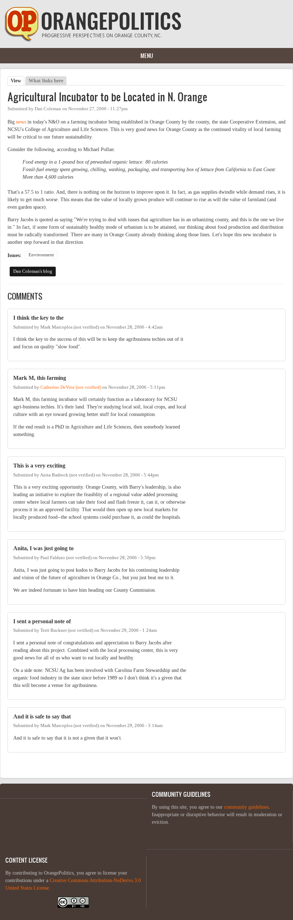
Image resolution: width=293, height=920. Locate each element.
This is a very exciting (39, 465)
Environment (41, 254)
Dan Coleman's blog (32, 271)
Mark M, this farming (39, 377)
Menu (146, 55)
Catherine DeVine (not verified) (70, 387)
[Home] (93, 40)
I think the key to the (38, 317)
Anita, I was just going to (43, 548)
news (21, 122)
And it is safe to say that (42, 716)
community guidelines (246, 807)
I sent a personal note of (42, 621)
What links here (46, 80)
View (17, 80)
